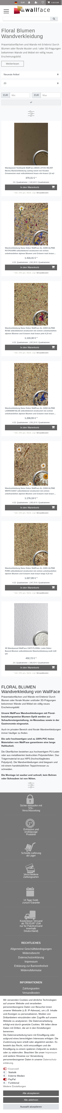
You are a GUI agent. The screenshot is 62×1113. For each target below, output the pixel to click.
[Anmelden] (29, 2)
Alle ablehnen (31, 1099)
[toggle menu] (8, 13)
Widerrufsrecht (31, 953)
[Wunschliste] (43, 2)
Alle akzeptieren (31, 1093)
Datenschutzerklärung (31, 957)
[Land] (16, 2)
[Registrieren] (36, 2)
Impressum (31, 961)
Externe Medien (16, 1075)
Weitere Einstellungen (14, 1086)
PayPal (12, 1079)
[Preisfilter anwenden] (31, 102)
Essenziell (13, 1068)
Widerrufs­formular (31, 970)
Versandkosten (42, 193)
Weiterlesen (12, 63)
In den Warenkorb (29, 187)
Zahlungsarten (31, 988)
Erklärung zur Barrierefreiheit (31, 966)
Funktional (13, 1082)
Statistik (12, 1072)
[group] (31, 144)
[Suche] (54, 19)
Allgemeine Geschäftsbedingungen (31, 948)
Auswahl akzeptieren (31, 1106)
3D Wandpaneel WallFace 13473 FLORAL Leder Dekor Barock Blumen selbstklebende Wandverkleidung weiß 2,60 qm (30, 651)
